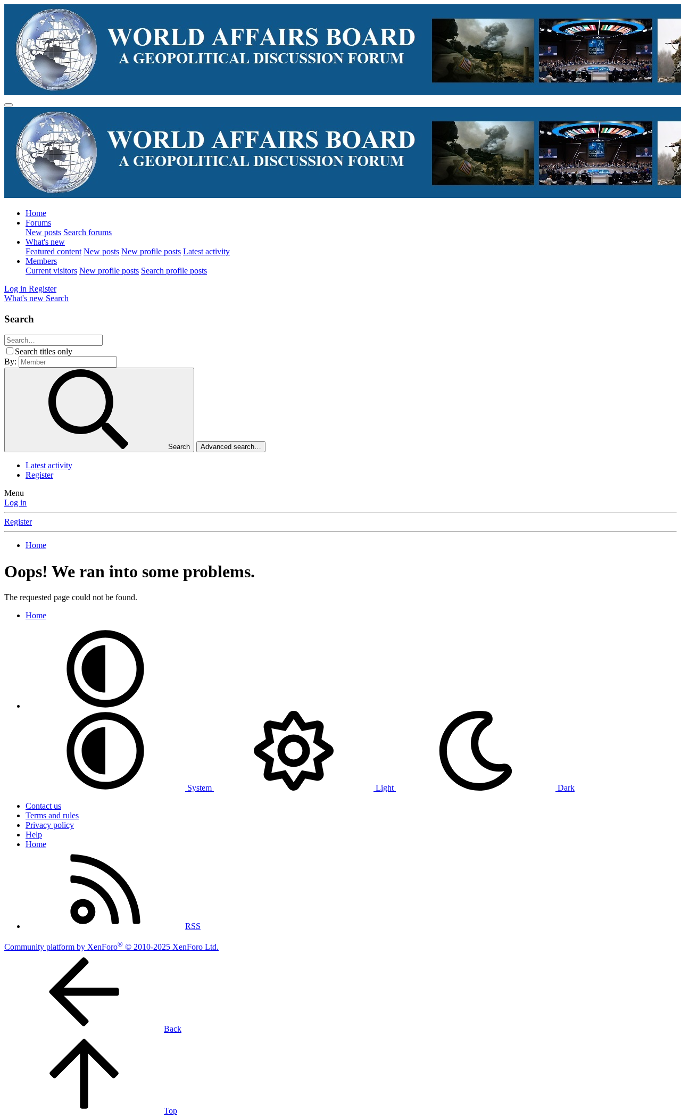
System (199, 787)
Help (34, 834)
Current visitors (51, 270)
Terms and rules (52, 815)
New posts (43, 232)
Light (384, 787)
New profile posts (151, 251)
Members (41, 261)
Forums (38, 222)
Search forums (87, 232)
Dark (565, 787)
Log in (15, 502)
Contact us (43, 805)
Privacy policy (50, 824)
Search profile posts (174, 270)
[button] (105, 705)
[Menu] (8, 104)
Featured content (53, 251)
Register (39, 474)
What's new (45, 241)
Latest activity (206, 251)
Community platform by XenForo (111, 946)
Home (36, 213)
